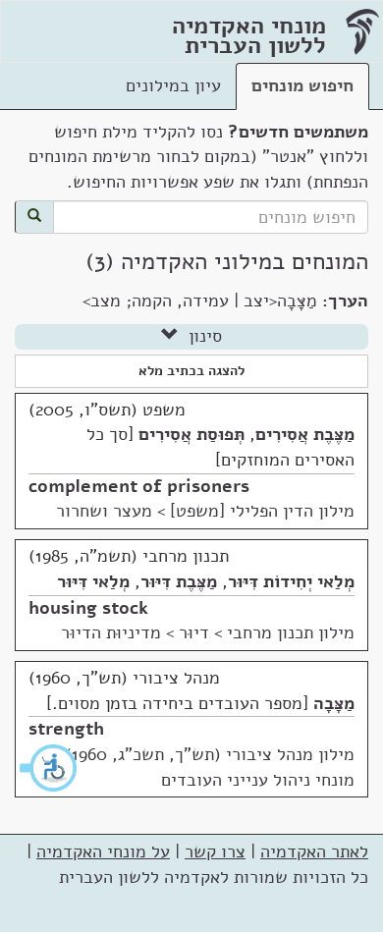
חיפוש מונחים (302, 85)
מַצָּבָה (334, 703)
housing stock (88, 608)
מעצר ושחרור (104, 510)
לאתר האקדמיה (314, 851)
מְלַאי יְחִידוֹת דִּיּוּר (291, 581)
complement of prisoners (138, 486)
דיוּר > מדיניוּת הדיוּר (135, 632)
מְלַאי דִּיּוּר (93, 581)
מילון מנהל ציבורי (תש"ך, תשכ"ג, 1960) (210, 754)
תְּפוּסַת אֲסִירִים (191, 434)
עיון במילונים (173, 85)
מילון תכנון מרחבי (291, 632)
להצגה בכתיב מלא (191, 370)
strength (66, 728)
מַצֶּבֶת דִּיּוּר (178, 581)
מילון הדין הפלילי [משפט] (262, 510)
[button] (49, 768)
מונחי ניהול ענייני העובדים (258, 780)
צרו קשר (215, 851)
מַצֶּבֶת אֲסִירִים (305, 434)
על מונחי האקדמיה (103, 851)
